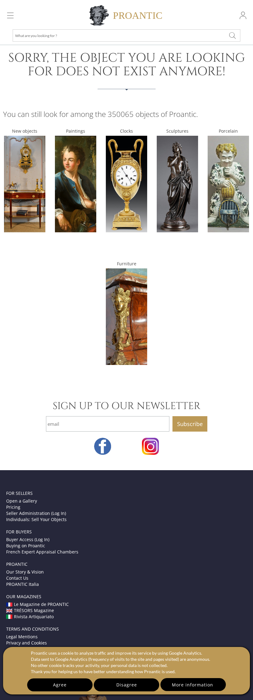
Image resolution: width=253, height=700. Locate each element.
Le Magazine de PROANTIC (41, 604)
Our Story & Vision (25, 572)
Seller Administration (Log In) (36, 513)
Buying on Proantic (25, 546)
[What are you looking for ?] (232, 35)
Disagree (126, 685)
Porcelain (228, 131)
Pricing (13, 507)
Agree (60, 685)
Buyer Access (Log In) (27, 539)
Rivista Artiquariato (34, 616)
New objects (24, 131)
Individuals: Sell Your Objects (36, 519)
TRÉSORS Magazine (34, 610)
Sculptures (177, 131)
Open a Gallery (21, 501)
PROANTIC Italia (22, 584)
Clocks (126, 131)
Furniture (126, 264)
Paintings (75, 131)
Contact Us (17, 578)
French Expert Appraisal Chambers (42, 552)
